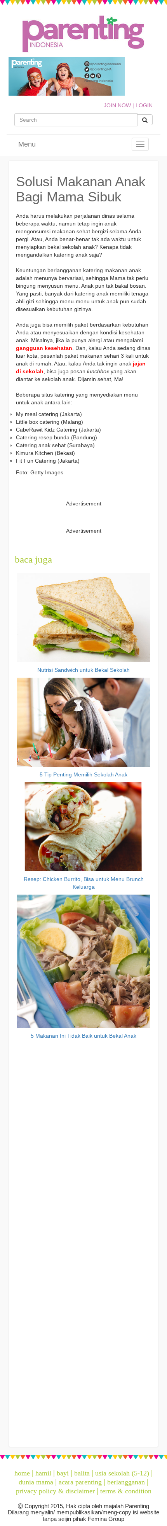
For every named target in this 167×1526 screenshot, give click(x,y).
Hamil (43, 1473)
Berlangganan (126, 1482)
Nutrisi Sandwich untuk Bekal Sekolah (83, 670)
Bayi (63, 1473)
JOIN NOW (117, 105)
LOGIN (144, 105)
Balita (82, 1473)
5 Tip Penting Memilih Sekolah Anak (83, 774)
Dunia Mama (36, 1482)
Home (22, 1473)
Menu (27, 144)
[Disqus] (83, 1141)
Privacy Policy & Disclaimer (55, 1491)
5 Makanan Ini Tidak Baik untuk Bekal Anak (83, 1036)
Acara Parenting (80, 1482)
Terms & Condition (125, 1491)
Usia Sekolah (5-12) (122, 1473)
